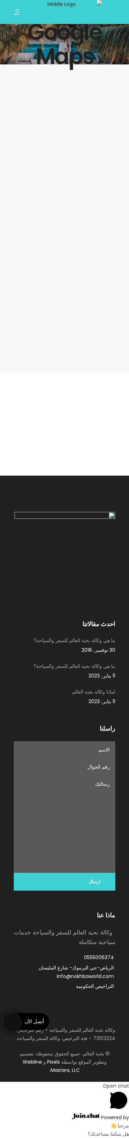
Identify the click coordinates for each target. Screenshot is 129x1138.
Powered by (114, 1117)
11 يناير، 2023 (101, 675)
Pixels (53, 1062)
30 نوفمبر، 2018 (98, 650)
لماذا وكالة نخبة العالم (93, 691)
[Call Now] (12, 1021)
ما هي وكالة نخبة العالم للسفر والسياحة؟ (74, 640)
